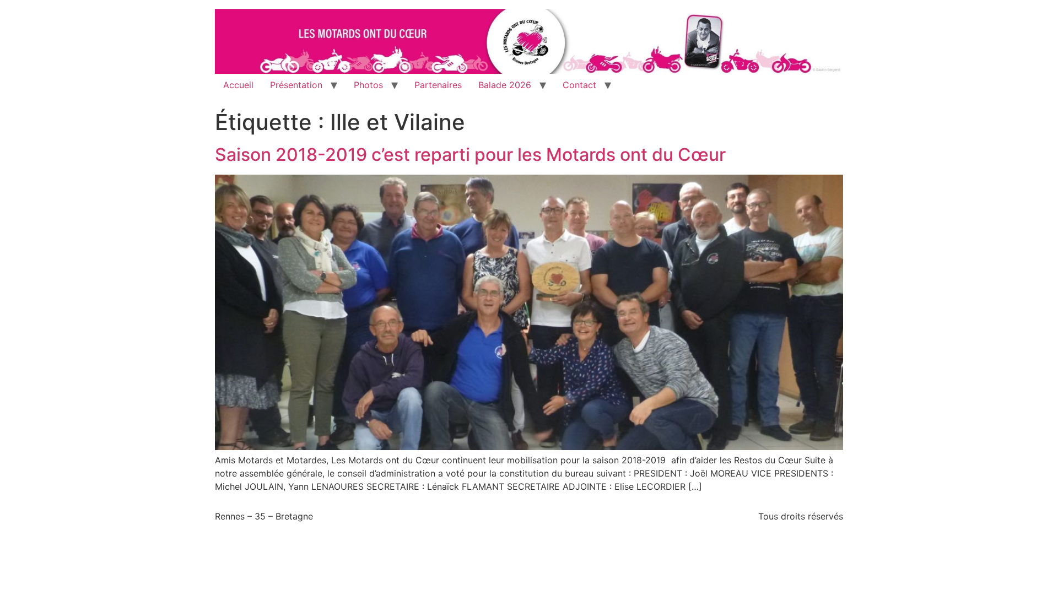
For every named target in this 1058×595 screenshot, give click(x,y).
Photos (368, 84)
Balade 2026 (504, 84)
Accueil (238, 84)
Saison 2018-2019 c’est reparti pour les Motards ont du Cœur (470, 154)
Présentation (296, 84)
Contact (579, 84)
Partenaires (438, 84)
